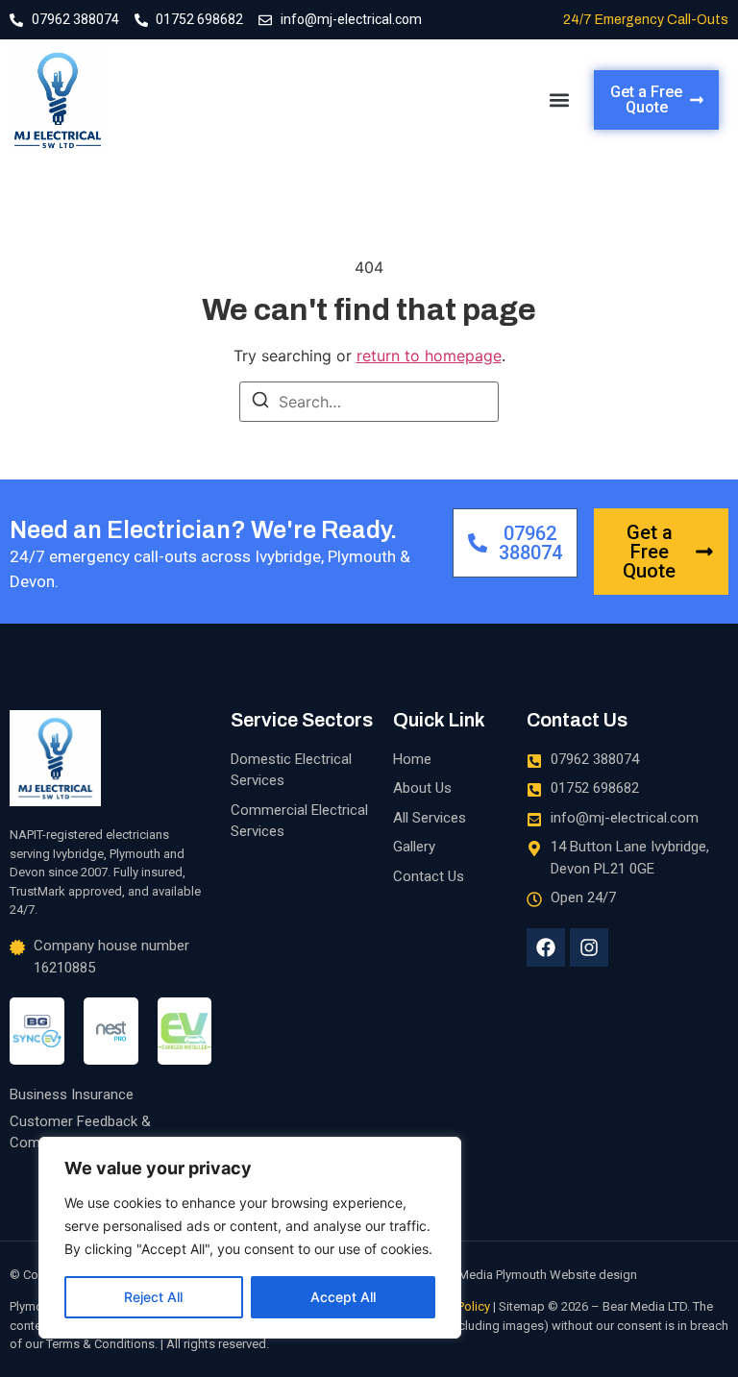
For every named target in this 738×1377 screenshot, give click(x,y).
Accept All (343, 1297)
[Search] (260, 402)
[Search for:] (369, 401)
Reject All (153, 1297)
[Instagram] (589, 947)
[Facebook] (546, 947)
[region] (249, 1238)
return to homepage (429, 355)
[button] (559, 100)
